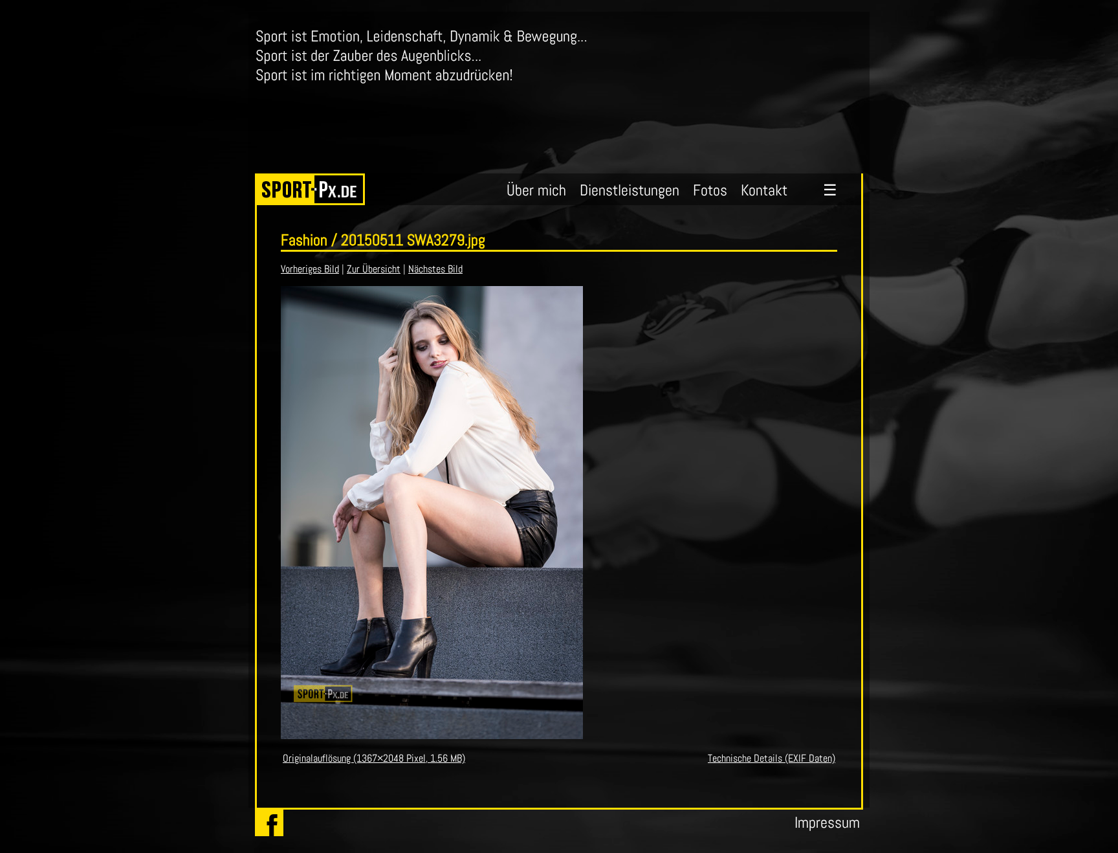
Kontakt (764, 190)
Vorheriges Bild (310, 269)
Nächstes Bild (435, 269)
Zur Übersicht (373, 269)
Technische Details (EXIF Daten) (771, 758)
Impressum (827, 822)
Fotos (710, 190)
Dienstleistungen (629, 190)
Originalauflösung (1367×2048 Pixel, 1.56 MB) (374, 758)
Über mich (536, 190)
